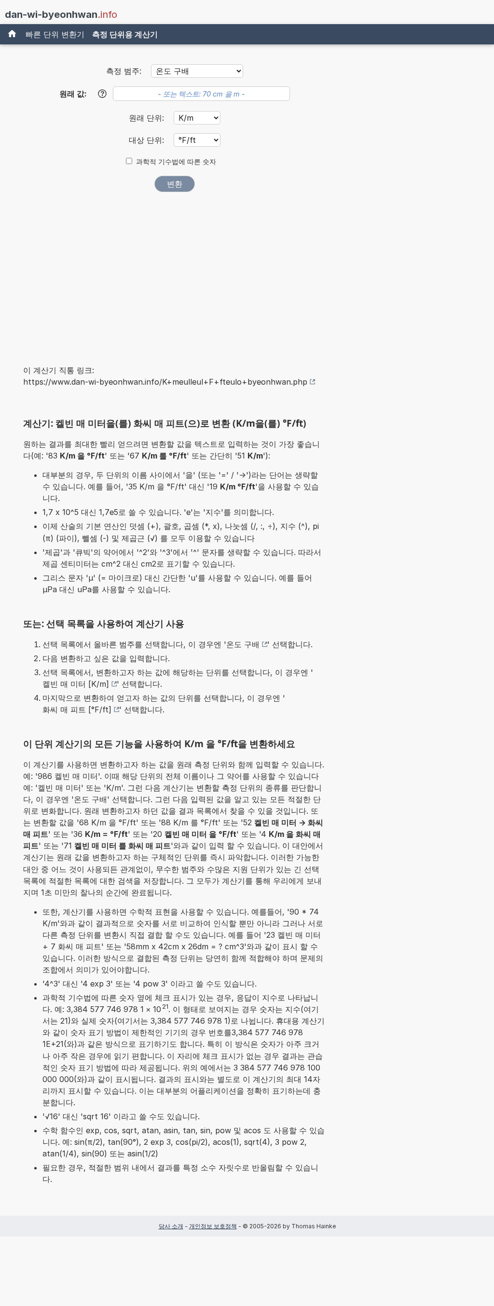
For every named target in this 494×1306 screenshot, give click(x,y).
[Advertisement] (174, 272)
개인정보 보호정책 (213, 1226)
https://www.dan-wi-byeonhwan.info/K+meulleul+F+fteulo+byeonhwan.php (165, 382)
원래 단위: (147, 118)
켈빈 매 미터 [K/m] (75, 684)
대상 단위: (147, 140)
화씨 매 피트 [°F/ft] (76, 709)
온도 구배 (243, 644)
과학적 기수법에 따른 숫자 (176, 162)
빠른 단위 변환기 (55, 34)
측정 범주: (123, 71)
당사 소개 (171, 1226)
